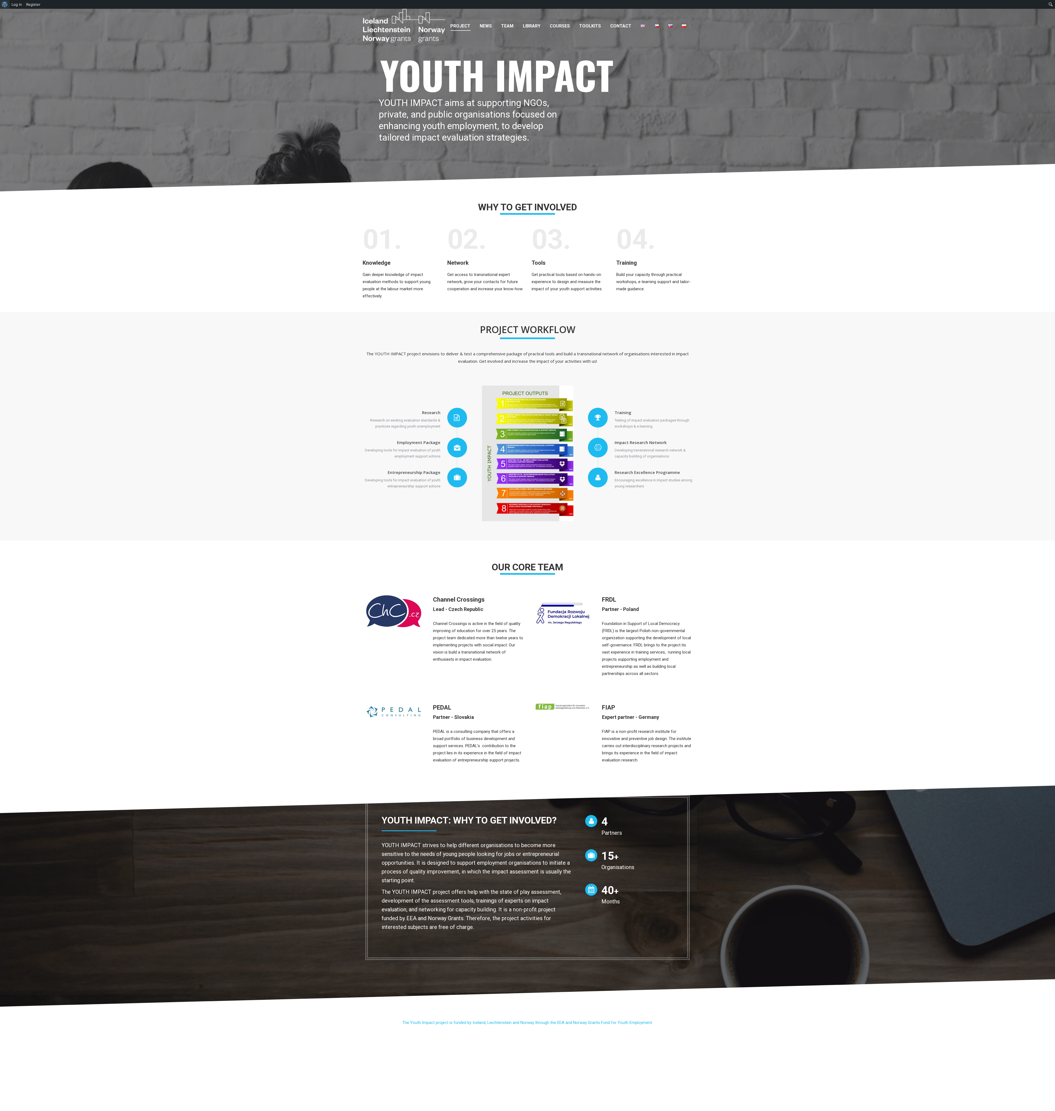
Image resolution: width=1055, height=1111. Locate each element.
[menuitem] (460, 25)
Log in (17, 4)
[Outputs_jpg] (527, 453)
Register (33, 4)
